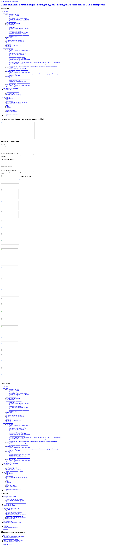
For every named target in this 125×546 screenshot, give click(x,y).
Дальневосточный (10, 84)
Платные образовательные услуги (17, 33)
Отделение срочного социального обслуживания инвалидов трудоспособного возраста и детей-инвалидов (35, 64)
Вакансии (8, 44)
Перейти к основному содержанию (9, 1)
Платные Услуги (10, 38)
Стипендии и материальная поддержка (19, 32)
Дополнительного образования (17, 61)
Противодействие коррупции (10, 88)
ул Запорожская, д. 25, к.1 (12, 92)
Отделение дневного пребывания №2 (18, 70)
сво (7, 109)
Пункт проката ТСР (11, 86)
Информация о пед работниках (17, 29)
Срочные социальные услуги (13, 45)
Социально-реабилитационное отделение (19, 72)
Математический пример (7, 153)
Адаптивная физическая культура (17, 81)
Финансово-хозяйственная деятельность (19, 20)
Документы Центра (11, 22)
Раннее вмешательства (14, 80)
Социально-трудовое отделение (17, 57)
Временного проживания (15, 55)
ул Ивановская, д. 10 (11, 93)
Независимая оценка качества (13, 114)
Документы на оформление (13, 23)
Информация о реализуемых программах (19, 28)
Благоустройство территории (13, 103)
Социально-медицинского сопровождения (19, 51)
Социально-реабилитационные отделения (19, 50)
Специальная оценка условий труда (15, 40)
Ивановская (9, 76)
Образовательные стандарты (16, 31)
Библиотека (9, 37)
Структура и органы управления (17, 16)
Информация (6, 97)
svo (7, 105)
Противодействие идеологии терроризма (16, 102)
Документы (12, 27)
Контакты (5, 115)
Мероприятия (9, 98)
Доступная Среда (7, 89)
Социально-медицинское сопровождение (19, 83)
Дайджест (8, 107)
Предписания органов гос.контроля (15, 41)
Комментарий (4, 146)
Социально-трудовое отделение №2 (18, 68)
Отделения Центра (8, 48)
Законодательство (10, 24)
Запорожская (9, 67)
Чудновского (9, 49)
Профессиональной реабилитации (17, 54)
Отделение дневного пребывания (17, 58)
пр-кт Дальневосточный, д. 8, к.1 (14, 96)
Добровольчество (10, 110)
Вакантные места (13, 36)
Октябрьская (9, 71)
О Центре (5, 13)
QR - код (8, 99)
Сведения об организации (12, 14)
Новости (5, 11)
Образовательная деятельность (13, 26)
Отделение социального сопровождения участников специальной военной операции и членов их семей (35, 62)
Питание (8, 46)
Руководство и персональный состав (18, 18)
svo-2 (7, 106)
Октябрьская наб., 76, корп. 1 (13, 94)
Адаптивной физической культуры (17, 53)
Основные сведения (14, 15)
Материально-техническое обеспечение (19, 19)
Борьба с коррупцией (11, 111)
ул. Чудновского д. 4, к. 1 (12, 90)
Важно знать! (9, 101)
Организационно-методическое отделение (19, 59)
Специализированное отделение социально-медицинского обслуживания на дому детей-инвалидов (34, 73)
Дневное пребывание (14, 75)
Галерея (8, 42)
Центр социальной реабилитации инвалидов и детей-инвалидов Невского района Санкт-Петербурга (53, 4)
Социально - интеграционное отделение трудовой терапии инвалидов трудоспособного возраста (33, 66)
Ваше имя (3, 144)
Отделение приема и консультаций (17, 63)
